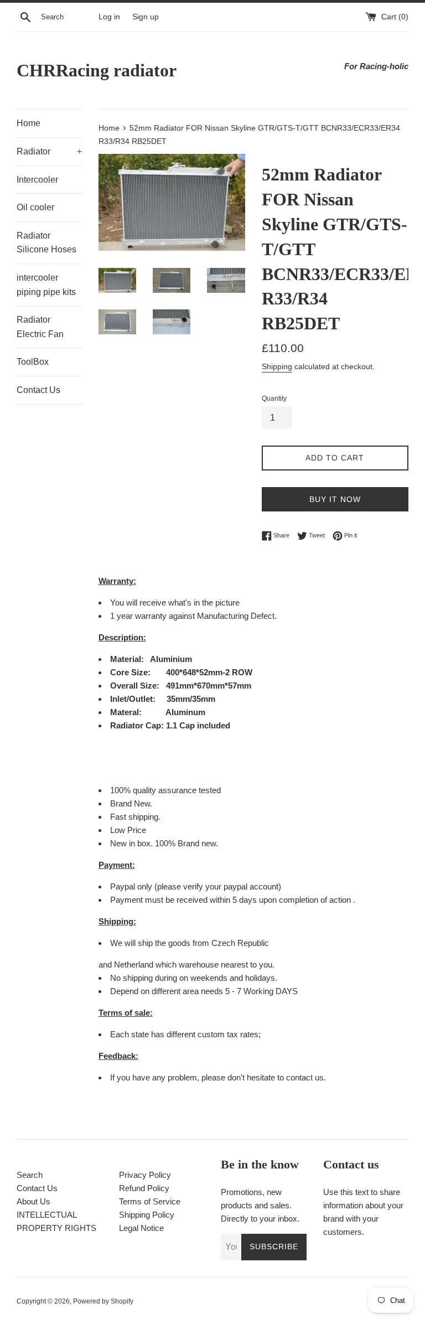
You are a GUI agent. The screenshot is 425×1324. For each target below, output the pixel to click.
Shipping (277, 366)
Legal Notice (141, 1228)
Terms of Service (149, 1201)
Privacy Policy (145, 1175)
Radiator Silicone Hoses (46, 243)
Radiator (49, 151)
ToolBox (33, 361)
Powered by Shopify (103, 1301)
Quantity (274, 398)
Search (30, 1175)
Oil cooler (35, 207)
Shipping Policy (146, 1214)
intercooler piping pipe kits (46, 285)
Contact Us (38, 390)
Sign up (145, 17)
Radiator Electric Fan (40, 327)
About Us (33, 1201)
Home (28, 123)
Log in (109, 17)
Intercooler (37, 179)
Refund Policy (144, 1188)
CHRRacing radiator (97, 70)
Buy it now (335, 499)
